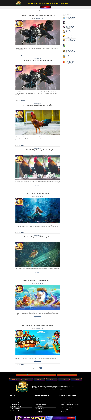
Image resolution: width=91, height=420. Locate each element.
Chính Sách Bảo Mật (15, 404)
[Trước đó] (34, 368)
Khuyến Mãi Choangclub (16, 402)
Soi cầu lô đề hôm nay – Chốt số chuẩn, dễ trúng (70, 22)
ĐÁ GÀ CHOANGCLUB (40, 408)
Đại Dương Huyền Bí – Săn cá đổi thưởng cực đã (37, 280)
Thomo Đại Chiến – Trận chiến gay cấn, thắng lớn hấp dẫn (37, 15)
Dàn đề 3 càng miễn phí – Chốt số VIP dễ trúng (70, 18)
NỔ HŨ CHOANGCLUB (40, 399)
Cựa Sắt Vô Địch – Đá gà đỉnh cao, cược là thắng (37, 105)
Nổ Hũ (51, 3)
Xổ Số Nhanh (56, 3)
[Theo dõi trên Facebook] (36, 411)
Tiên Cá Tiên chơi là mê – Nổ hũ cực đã (37, 193)
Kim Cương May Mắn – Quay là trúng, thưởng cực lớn (70, 40)
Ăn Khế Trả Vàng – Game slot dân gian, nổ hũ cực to (70, 56)
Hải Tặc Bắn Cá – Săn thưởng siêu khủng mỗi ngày (37, 325)
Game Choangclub (37, 13)
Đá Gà (43, 3)
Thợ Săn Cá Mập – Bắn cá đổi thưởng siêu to (37, 237)
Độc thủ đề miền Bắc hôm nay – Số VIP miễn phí (70, 36)
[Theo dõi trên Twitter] (39, 411)
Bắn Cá (40, 3)
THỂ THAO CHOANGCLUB (41, 404)
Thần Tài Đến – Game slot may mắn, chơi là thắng (70, 62)
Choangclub (30, 3)
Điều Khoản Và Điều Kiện (16, 406)
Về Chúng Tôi (14, 399)
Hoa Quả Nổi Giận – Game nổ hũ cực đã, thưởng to (69, 45)
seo (42, 18)
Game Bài (47, 3)
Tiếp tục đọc (37, 52)
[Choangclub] (20, 3)
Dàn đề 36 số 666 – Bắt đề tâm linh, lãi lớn (70, 31)
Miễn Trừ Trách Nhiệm (16, 408)
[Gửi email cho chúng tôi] (41, 411)
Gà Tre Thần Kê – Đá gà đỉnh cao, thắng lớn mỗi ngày (38, 150)
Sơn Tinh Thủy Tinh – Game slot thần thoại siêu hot (70, 51)
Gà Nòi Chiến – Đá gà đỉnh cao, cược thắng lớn (37, 60)
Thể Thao (36, 3)
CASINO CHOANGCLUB (40, 402)
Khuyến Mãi (62, 3)
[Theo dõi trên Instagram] (38, 411)
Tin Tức (66, 3)
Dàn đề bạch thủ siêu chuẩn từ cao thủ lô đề (70, 27)
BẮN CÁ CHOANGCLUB (40, 406)
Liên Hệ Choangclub (15, 410)
